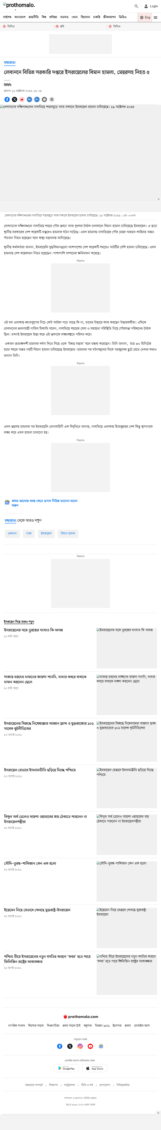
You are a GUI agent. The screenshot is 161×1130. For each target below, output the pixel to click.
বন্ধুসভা (88, 1026)
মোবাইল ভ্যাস (142, 1026)
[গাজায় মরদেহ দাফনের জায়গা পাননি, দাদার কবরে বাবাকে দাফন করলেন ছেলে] (127, 695)
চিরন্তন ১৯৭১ (102, 1026)
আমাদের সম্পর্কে (34, 1085)
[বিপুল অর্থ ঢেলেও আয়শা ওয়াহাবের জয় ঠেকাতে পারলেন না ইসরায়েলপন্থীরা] (127, 835)
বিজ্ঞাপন (53, 1085)
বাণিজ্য (53, 17)
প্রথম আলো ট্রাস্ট (71, 1026)
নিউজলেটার (123, 1085)
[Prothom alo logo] (80, 1017)
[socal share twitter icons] (15, 101)
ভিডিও (122, 17)
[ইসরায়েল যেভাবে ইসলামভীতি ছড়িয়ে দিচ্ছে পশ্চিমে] (127, 788)
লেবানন (12, 533)
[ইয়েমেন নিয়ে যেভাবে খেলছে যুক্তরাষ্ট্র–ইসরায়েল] (127, 928)
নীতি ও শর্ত (87, 1085)
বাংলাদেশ (20, 17)
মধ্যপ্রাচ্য (10, 63)
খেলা (75, 17)
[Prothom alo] (20, 6)
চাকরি (96, 17)
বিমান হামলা (68, 533)
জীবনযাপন (109, 17)
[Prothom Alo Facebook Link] (62, 1047)
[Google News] (100, 1047)
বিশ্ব (44, 17)
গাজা (29, 533)
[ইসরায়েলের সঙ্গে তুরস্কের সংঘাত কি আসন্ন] (127, 648)
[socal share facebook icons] (7, 101)
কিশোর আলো (36, 1026)
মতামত (64, 17)
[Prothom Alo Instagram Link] (82, 1047)
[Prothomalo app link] (66, 1069)
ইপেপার (117, 1026)
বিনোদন (85, 17)
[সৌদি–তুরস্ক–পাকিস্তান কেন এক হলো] (127, 881)
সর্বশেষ (7, 17)
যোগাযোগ (104, 1085)
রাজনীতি (34, 17)
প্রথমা (128, 1026)
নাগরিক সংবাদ (16, 1026)
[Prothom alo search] (136, 6)
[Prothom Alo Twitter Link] (72, 1047)
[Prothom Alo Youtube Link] (92, 1047)
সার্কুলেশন (69, 1085)
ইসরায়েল (46, 533)
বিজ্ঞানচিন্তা (53, 1026)
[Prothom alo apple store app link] (95, 1069)
